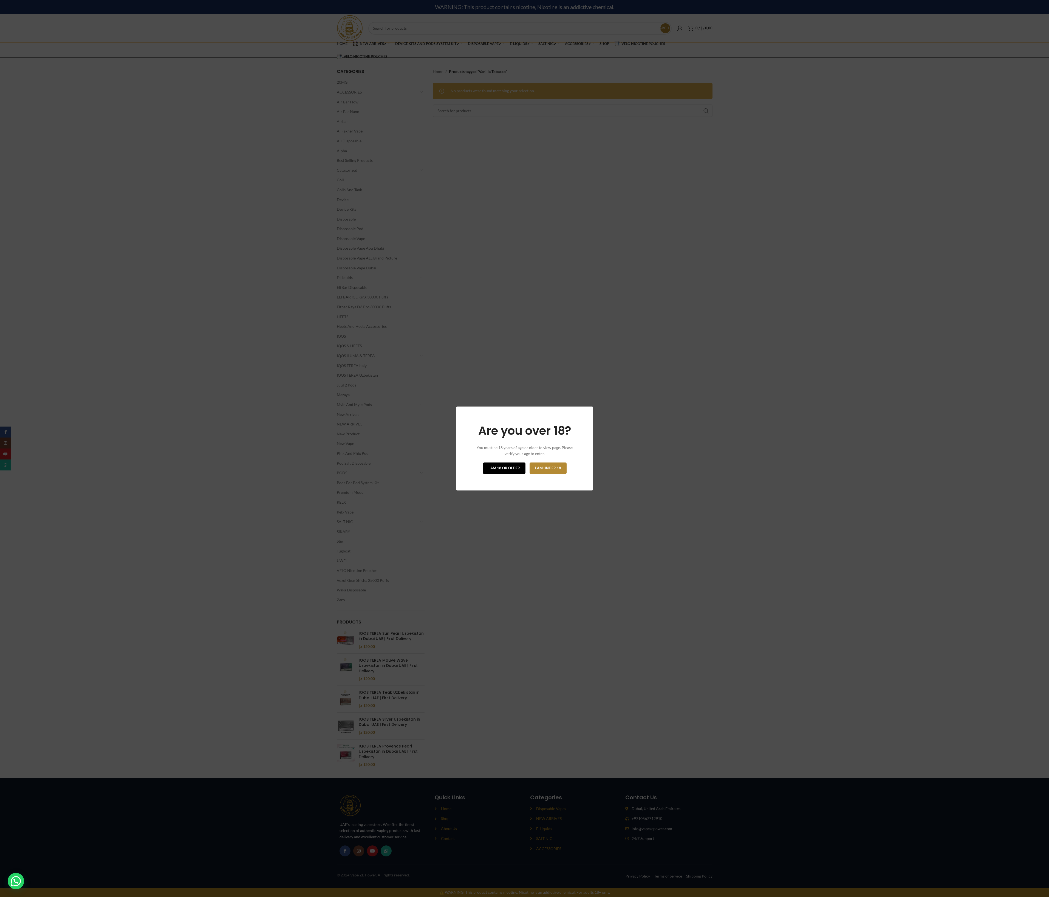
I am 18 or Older (504, 468)
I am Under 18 (548, 468)
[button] (16, 881)
